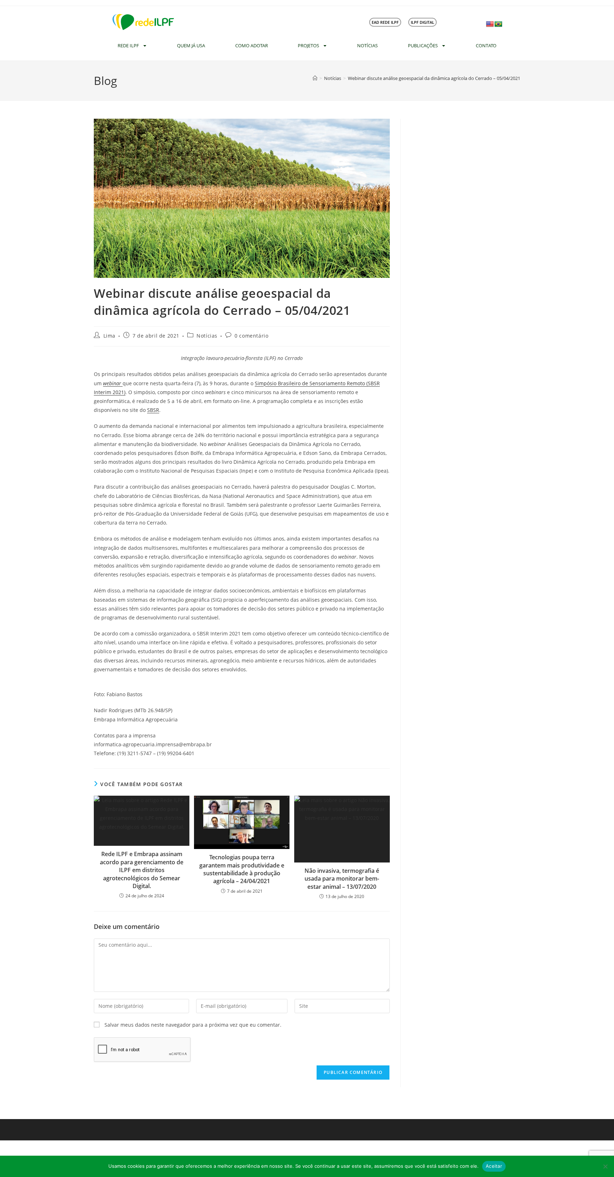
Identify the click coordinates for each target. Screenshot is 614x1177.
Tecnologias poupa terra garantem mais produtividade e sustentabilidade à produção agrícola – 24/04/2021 (241, 869)
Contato (486, 45)
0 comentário (251, 335)
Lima (109, 335)
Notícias (367, 45)
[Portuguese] (498, 24)
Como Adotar (251, 45)
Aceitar (494, 1166)
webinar (113, 383)
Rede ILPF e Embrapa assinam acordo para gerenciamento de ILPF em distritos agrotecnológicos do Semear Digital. (141, 870)
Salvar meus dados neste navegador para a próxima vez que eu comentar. (192, 1024)
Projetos (308, 45)
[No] (605, 1166)
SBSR (153, 410)
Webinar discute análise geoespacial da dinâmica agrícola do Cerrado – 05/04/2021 (434, 78)
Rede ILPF (128, 45)
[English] (490, 24)
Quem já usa (191, 45)
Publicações (423, 45)
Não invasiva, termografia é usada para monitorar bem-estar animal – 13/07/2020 (342, 879)
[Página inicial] (315, 78)
